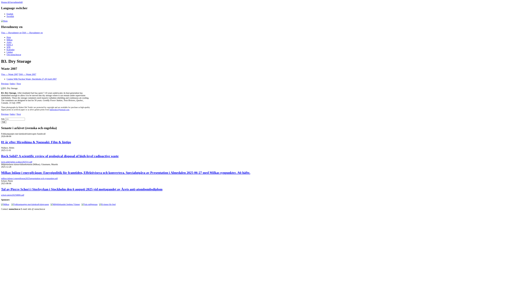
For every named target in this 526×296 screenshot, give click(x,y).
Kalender (11, 50)
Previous (5, 83)
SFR (9, 47)
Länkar (10, 52)
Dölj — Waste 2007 (27, 74)
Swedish (10, 16)
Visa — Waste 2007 (9, 74)
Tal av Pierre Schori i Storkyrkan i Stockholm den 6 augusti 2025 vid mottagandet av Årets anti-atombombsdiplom (81, 189)
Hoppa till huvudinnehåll (12, 2)
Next (19, 83)
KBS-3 (10, 45)
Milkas (9, 40)
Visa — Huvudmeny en (11, 33)
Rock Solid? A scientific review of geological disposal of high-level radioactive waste (60, 156)
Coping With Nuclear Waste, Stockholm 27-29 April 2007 (32, 79)
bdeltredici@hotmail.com (59, 110)
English (10, 14)
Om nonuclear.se (14, 54)
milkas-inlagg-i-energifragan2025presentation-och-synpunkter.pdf (29, 178)
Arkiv (9, 42)
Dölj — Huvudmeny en (32, 33)
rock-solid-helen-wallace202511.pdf (16, 162)
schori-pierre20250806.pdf (12, 195)
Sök (3, 119)
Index (12, 83)
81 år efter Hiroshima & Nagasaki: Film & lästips (36, 142)
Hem (9, 37)
